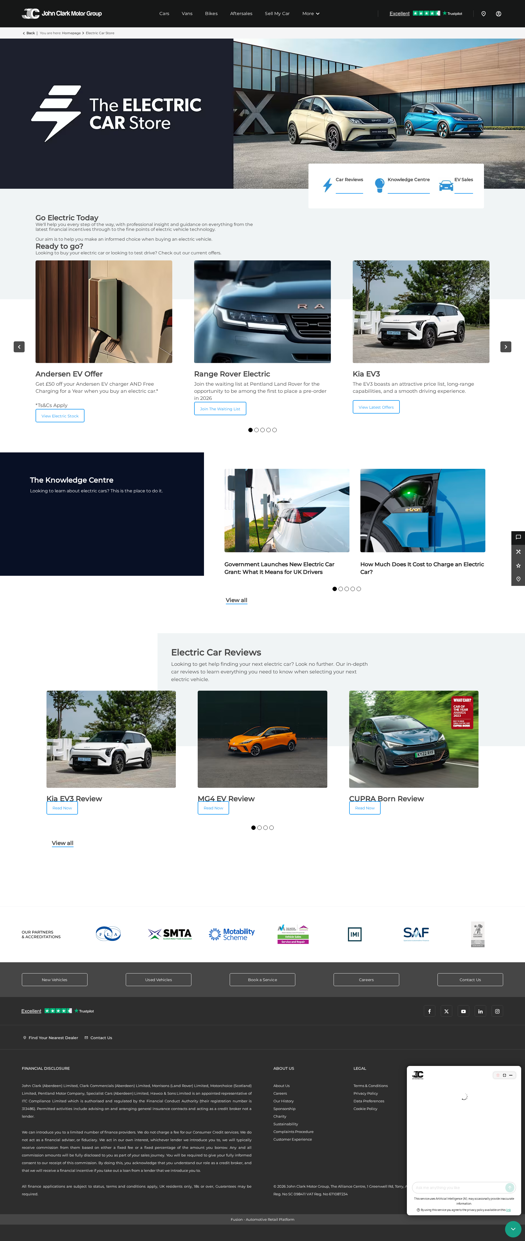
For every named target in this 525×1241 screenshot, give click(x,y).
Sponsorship (284, 1108)
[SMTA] (170, 934)
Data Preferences (369, 1101)
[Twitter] (446, 1011)
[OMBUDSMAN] (293, 934)
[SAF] (416, 934)
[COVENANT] (478, 934)
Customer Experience (292, 1139)
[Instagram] (497, 1011)
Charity (279, 1116)
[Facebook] (429, 1011)
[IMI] (354, 934)
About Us (281, 1085)
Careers (280, 1093)
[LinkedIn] (480, 1011)
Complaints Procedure (293, 1131)
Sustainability (285, 1124)
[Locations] (483, 13)
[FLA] (108, 934)
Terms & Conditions (371, 1085)
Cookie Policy (365, 1108)
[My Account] (498, 13)
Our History (283, 1101)
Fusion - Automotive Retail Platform (262, 1219)
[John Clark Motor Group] (62, 13)
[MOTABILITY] (231, 934)
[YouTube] (463, 1011)
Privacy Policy (366, 1093)
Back (31, 33)
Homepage (71, 33)
